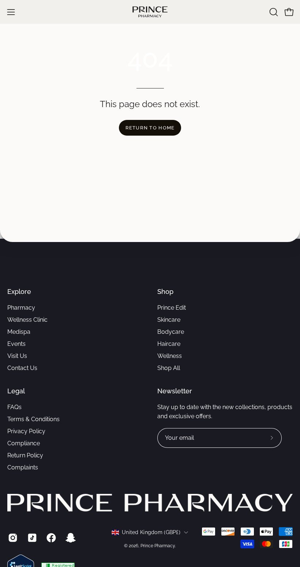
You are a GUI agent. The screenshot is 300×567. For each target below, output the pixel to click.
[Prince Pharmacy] (150, 11)
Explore (19, 291)
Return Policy (25, 455)
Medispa (18, 331)
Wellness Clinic (27, 319)
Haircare (168, 343)
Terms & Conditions (33, 419)
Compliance (23, 443)
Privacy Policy (26, 431)
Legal (16, 391)
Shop (165, 291)
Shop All (168, 367)
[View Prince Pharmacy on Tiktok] (32, 537)
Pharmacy (21, 307)
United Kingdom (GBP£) (151, 532)
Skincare (168, 319)
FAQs (14, 407)
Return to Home (150, 128)
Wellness (169, 355)
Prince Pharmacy (157, 545)
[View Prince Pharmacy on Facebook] (51, 537)
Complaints (22, 467)
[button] (273, 12)
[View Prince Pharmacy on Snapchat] (70, 537)
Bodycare (170, 331)
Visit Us (17, 355)
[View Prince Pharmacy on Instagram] (12, 537)
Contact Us (22, 367)
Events (16, 343)
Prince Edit (171, 307)
